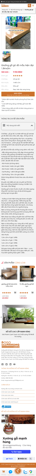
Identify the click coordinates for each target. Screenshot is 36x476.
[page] (2, 364)
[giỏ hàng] (3, 471)
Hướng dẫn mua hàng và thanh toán (11, 388)
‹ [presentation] (1, 316)
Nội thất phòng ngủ (17, 9)
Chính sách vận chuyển (8, 392)
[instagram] (10, 364)
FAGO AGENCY (20, 466)
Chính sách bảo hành (7, 395)
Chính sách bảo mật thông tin (9, 402)
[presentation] (1, 276)
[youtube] (14, 364)
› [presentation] (34, 316)
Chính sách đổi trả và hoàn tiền (10, 398)
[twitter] (6, 364)
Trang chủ (5, 9)
